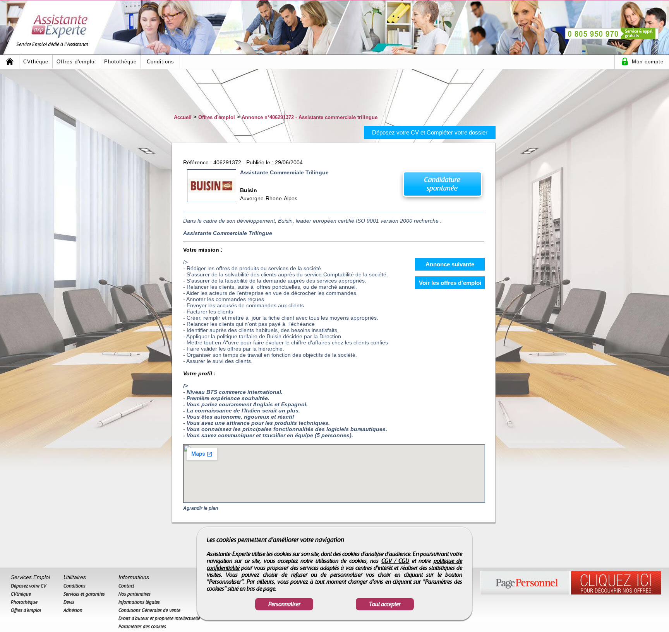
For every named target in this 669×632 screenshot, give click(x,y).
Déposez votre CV (28, 586)
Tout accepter (385, 604)
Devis (68, 602)
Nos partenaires (134, 594)
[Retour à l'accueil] (9, 62)
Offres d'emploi (76, 62)
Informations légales (139, 602)
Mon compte (648, 62)
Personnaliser (284, 604)
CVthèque (35, 62)
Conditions (160, 62)
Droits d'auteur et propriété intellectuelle (159, 618)
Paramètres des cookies (142, 626)
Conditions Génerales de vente (149, 610)
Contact (126, 586)
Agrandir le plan (200, 508)
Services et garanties (84, 594)
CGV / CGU (395, 560)
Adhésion (72, 610)
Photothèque (120, 62)
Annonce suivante (449, 264)
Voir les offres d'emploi (450, 282)
